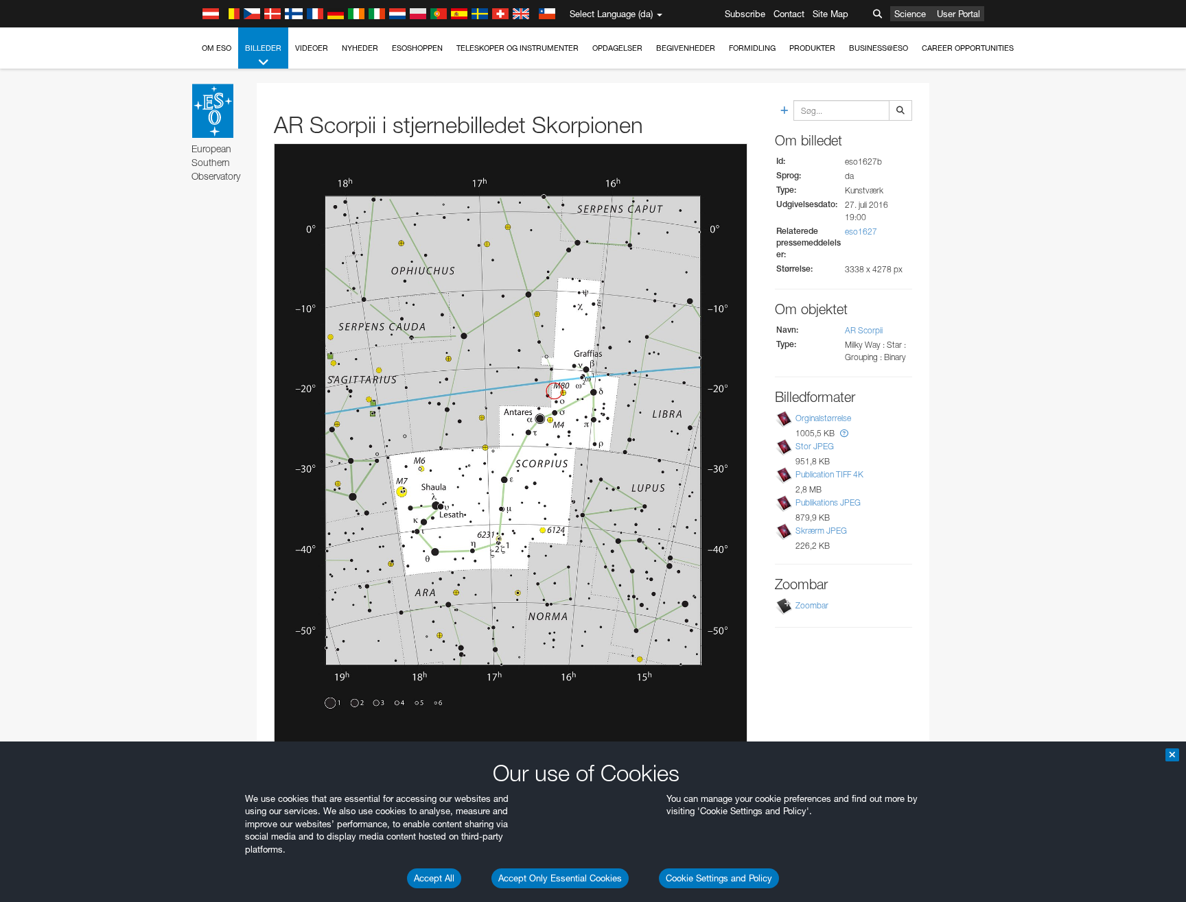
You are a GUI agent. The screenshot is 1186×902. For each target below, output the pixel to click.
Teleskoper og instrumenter (517, 48)
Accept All (434, 878)
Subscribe (745, 13)
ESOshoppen (417, 48)
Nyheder (360, 48)
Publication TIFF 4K (829, 474)
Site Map (830, 13)
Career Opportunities (968, 48)
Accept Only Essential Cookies (560, 878)
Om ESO (216, 48)
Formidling (752, 48)
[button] (844, 433)
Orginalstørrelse (823, 418)
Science (910, 13)
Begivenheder (685, 48)
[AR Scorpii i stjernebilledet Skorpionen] (511, 446)
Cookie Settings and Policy (719, 878)
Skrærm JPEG (821, 530)
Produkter (812, 48)
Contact (789, 13)
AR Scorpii (864, 330)
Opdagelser (617, 48)
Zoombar (811, 605)
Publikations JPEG (828, 502)
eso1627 (861, 231)
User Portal (958, 13)
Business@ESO (878, 48)
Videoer (311, 48)
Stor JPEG (814, 446)
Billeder (263, 48)
